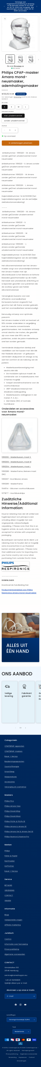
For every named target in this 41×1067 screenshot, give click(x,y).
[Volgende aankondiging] (36, 6)
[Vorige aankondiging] (4, 6)
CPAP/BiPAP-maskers (13, 751)
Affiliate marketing (13, 925)
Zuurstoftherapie (12, 766)
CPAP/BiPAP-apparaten (14, 746)
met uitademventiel (13, 116)
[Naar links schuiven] (2, 59)
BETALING (8, 885)
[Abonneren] (33, 996)
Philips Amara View (12, 806)
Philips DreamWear (13, 816)
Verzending (17, 97)
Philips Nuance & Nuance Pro (17, 836)
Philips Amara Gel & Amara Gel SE (19, 831)
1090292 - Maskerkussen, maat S (16, 457)
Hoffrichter (9, 866)
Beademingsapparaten (14, 761)
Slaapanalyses (11, 777)
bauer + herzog (11, 871)
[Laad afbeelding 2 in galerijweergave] (20, 59)
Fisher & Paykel (11, 856)
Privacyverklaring (12, 949)
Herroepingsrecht (28, 1050)
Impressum (23, 1057)
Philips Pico (9, 801)
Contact (32, 1057)
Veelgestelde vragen (13, 920)
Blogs (7, 915)
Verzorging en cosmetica (15, 787)
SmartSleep (9, 771)
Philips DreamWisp (12, 811)
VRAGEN (8, 900)
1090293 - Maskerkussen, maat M (16, 462)
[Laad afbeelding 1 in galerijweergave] (10, 59)
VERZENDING (9, 890)
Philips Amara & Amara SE (15, 826)
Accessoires (10, 782)
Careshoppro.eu (14, 1048)
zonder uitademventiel (14, 121)
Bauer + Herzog (11, 756)
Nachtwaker (10, 861)
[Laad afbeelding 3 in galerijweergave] (30, 59)
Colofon (8, 939)
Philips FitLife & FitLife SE (15, 821)
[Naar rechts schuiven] (38, 59)
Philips (7, 851)
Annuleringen (21, 1061)
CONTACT (9, 895)
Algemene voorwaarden (15, 954)
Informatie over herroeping (16, 944)
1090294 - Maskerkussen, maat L (16, 466)
